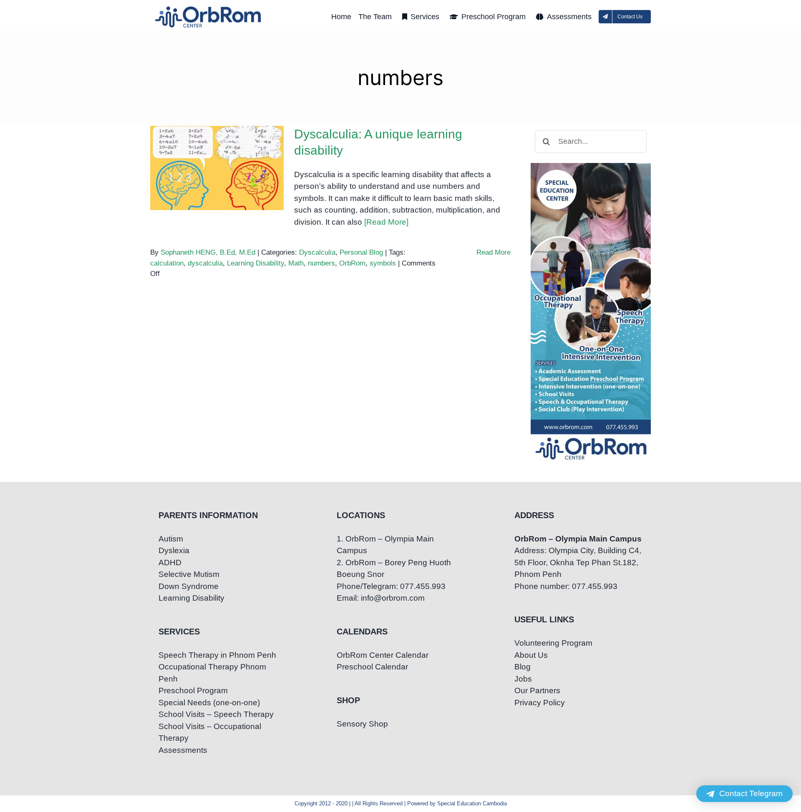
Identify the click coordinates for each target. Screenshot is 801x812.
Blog (522, 666)
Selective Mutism (189, 574)
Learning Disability (255, 263)
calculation (167, 263)
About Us (531, 655)
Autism (171, 538)
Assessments (183, 750)
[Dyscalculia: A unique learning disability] (217, 168)
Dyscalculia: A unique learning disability (217, 153)
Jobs (523, 678)
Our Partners (537, 690)
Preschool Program (193, 690)
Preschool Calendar (372, 666)
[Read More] (386, 222)
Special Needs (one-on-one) (209, 702)
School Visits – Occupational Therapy (210, 732)
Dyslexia (174, 550)
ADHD (170, 562)
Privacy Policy (539, 702)
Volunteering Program (553, 643)
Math (296, 263)
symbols (383, 263)
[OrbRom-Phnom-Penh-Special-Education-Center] (208, 8)
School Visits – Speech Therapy (216, 714)
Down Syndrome (189, 586)
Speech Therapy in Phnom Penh (217, 655)
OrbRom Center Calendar (382, 655)
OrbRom (352, 263)
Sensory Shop (362, 723)
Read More (493, 252)
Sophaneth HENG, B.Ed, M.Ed (208, 252)
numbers (321, 263)
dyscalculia (205, 263)
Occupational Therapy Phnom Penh (212, 672)
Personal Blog (361, 252)
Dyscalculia (317, 252)
